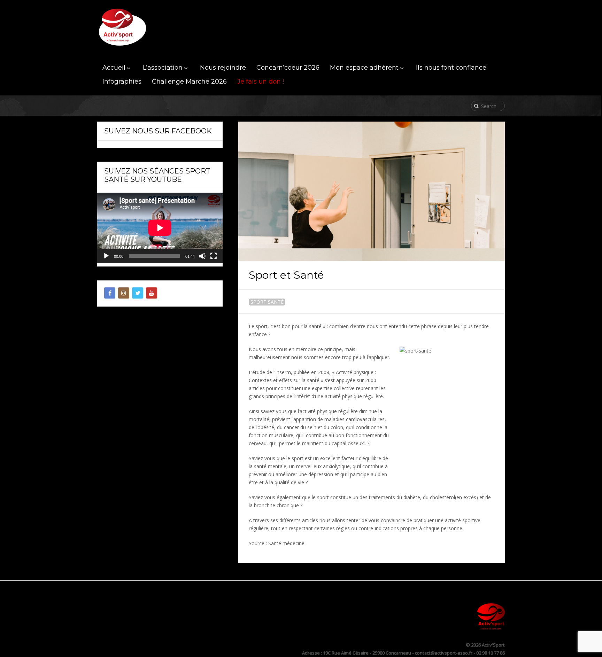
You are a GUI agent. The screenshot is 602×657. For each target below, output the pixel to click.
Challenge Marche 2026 (189, 81)
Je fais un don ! (260, 81)
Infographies (121, 81)
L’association (163, 67)
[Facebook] (109, 293)
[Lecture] (106, 256)
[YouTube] (151, 293)
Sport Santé (267, 302)
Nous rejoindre (223, 67)
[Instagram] (123, 293)
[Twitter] (137, 293)
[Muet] (202, 256)
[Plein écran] (213, 256)
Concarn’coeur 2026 (287, 67)
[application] (160, 228)
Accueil (113, 67)
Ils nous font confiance (451, 67)
